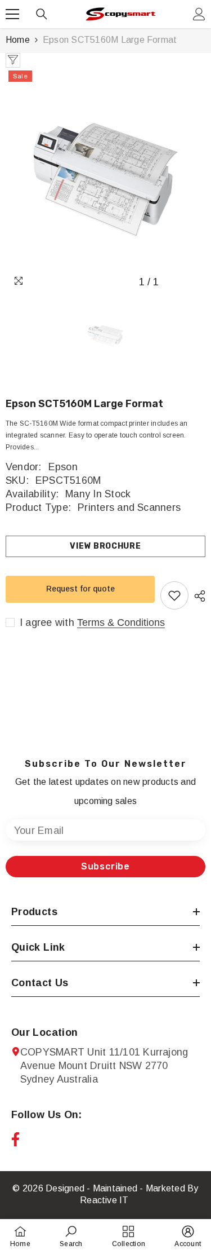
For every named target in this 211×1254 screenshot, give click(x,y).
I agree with (47, 622)
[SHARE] (196, 596)
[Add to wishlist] (174, 595)
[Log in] (199, 14)
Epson (63, 467)
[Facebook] (15, 1139)
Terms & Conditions (121, 622)
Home (18, 40)
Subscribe (105, 866)
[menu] (12, 14)
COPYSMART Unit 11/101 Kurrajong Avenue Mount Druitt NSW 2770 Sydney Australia (104, 1066)
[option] (105, 180)
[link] (71, 1236)
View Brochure (105, 546)
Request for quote (80, 588)
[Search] (41, 14)
